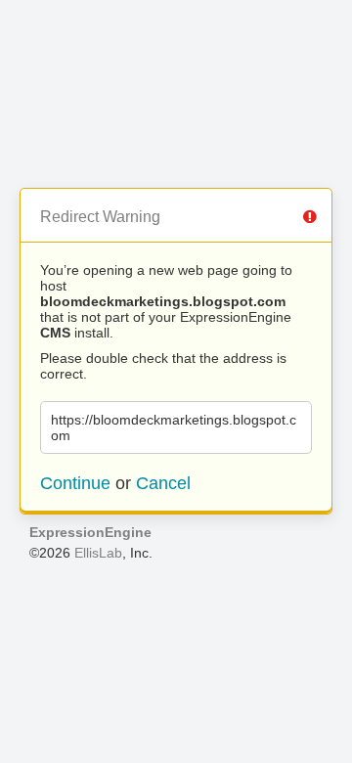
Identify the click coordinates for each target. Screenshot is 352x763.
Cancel (163, 483)
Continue (75, 483)
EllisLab (98, 553)
